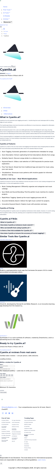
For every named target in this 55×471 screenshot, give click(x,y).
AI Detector (14, 436)
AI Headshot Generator (15, 439)
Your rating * (3, 373)
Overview (7, 107)
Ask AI (13, 441)
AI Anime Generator (14, 429)
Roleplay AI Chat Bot (29, 434)
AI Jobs (26, 441)
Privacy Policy (27, 447)
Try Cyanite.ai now (5, 350)
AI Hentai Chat (27, 432)
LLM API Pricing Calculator (30, 439)
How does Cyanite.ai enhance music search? (16, 225)
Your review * (3, 377)
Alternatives (8, 114)
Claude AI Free (15, 424)
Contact (26, 449)
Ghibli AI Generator (6, 433)
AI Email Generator (6, 422)
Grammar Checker (6, 431)
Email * (1, 367)
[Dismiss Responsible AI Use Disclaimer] (1, 463)
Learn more (41, 460)
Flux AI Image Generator (5, 441)
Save (14, 66)
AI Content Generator (4, 427)
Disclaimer (26, 445)
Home (5, 6)
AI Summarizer (5, 424)
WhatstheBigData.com (9, 407)
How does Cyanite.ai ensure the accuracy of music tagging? (22, 233)
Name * (1, 364)
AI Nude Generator (28, 422)
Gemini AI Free (15, 426)
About (25, 437)
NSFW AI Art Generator (29, 430)
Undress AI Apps (28, 428)
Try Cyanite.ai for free (5, 78)
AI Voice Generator (16, 431)
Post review (3, 392)
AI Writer (4, 429)
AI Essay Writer (5, 420)
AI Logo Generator (16, 420)
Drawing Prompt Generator (5, 438)
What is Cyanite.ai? (7, 222)
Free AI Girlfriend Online (30, 420)
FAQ (5, 111)
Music (5, 33)
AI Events (26, 443)
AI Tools (6, 31)
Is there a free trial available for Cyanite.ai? (16, 230)
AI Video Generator (6, 435)
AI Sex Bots (27, 426)
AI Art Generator (16, 422)
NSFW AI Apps (27, 424)
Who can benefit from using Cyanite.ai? (14, 228)
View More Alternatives (6, 239)
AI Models (6, 16)
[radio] (1, 375)
